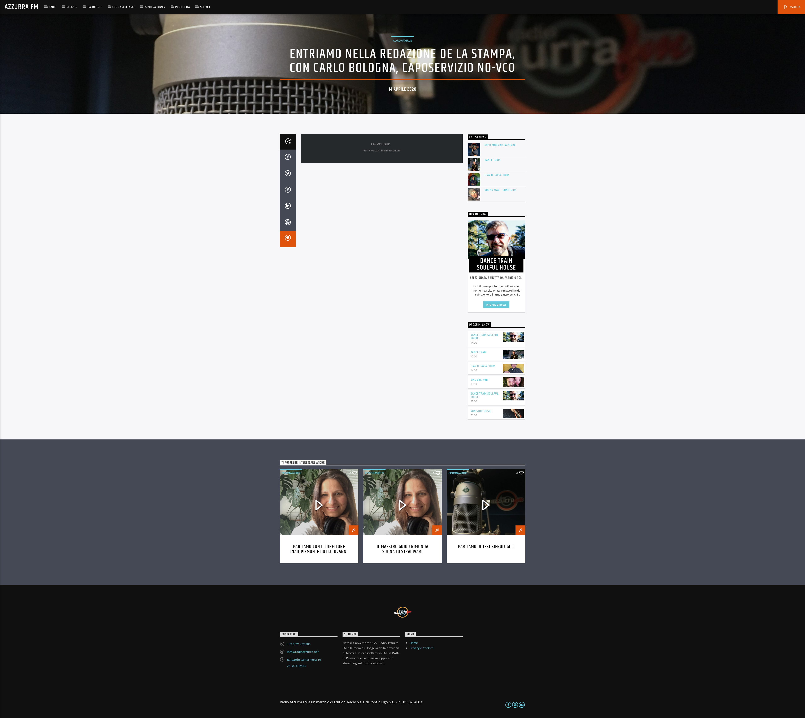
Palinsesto (95, 7)
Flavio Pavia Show (496, 175)
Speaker (72, 7)
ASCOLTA (794, 7)
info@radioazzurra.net (303, 652)
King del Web (479, 379)
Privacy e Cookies (422, 648)
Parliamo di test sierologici (486, 546)
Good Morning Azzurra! (500, 145)
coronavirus (402, 40)
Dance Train (492, 160)
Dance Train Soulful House (484, 336)
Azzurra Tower (155, 7)
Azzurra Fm (21, 7)
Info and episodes (496, 305)
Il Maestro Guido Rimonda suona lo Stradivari (402, 549)
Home (414, 643)
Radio (52, 7)
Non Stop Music (480, 411)
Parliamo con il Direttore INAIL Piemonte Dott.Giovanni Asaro (319, 551)
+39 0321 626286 (298, 644)
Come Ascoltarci (123, 7)
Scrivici (205, 7)
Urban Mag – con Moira (500, 190)
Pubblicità (182, 7)
